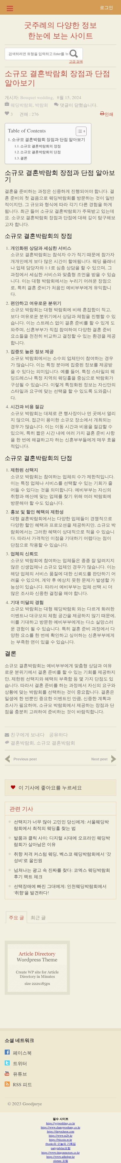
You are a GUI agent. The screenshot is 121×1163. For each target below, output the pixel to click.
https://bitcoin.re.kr (60, 1140)
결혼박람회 (22, 743)
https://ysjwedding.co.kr (60, 1123)
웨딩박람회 (22, 105)
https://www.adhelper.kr (60, 1157)
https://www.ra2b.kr (60, 1135)
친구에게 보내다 (28, 734)
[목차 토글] (78, 131)
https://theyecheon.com (60, 1131)
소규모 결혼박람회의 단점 (40, 151)
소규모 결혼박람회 (55, 743)
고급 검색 (76, 61)
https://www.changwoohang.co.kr (60, 1127)
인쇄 (109, 114)
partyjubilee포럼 (60, 1148)
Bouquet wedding (36, 97)
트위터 (20, 1063)
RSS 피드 (22, 1084)
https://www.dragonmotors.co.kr (60, 1152)
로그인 (106, 7)
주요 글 (16, 917)
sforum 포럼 (60, 1161)
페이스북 (22, 1053)
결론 (23, 158)
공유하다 (58, 734)
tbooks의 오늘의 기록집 (61, 1144)
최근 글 (38, 917)
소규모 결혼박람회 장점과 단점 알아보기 (48, 139)
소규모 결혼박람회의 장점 (40, 146)
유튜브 (20, 1074)
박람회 (41, 105)
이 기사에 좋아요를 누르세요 (50, 787)
